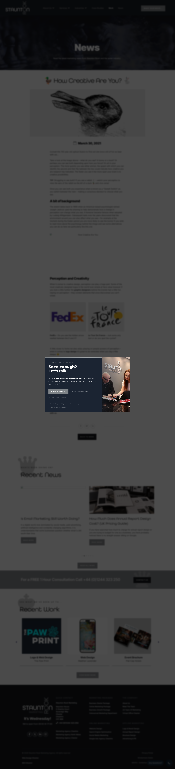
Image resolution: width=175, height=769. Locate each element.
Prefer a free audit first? (80, 391)
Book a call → (58, 391)
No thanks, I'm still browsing (57, 397)
